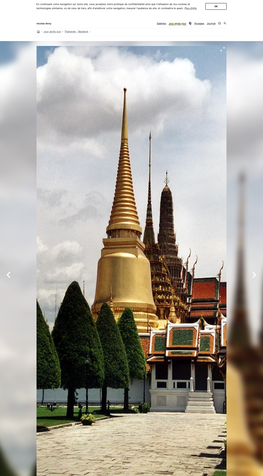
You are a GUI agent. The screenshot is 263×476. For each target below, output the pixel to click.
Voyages (199, 23)
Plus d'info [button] (191, 8)
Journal (211, 23)
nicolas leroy (44, 23)
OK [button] (216, 6)
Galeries (161, 23)
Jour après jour (177, 23)
